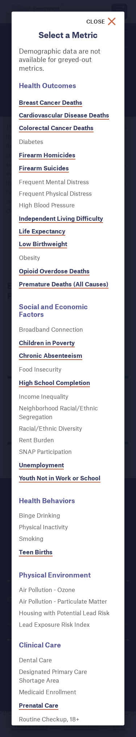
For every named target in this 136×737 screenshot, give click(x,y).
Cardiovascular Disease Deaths (64, 115)
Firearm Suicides (44, 168)
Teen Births (36, 551)
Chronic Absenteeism (50, 355)
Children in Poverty (47, 342)
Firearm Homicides (47, 155)
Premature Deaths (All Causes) (63, 284)
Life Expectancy (42, 231)
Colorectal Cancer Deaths (56, 127)
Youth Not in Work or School (59, 478)
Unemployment (41, 464)
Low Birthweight (43, 243)
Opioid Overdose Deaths (54, 271)
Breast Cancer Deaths (50, 102)
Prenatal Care (38, 705)
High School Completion (54, 382)
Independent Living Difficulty (61, 218)
